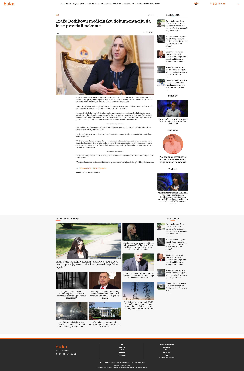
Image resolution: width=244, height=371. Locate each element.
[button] (238, 4)
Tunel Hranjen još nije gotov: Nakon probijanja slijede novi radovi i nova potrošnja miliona (176, 70)
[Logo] (9, 4)
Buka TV (173, 95)
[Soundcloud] (222, 4)
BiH (57, 15)
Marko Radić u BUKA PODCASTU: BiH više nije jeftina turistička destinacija (173, 121)
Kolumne (173, 129)
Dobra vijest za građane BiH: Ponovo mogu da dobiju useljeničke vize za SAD (105, 324)
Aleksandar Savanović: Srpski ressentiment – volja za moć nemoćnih (172, 159)
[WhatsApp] (71, 112)
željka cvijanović (99, 168)
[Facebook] (211, 4)
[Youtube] (224, 4)
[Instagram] (214, 4)
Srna (57, 33)
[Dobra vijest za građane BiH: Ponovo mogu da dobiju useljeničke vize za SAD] (105, 311)
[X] (71, 103)
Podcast (172, 169)
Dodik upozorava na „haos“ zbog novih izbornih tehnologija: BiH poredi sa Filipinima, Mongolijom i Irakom (176, 56)
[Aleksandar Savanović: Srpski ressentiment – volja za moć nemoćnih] (173, 144)
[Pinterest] (71, 107)
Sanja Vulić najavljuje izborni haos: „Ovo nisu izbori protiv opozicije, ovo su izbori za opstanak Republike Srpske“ (176, 26)
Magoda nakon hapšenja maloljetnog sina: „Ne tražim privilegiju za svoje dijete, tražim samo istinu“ (177, 41)
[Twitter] (216, 4)
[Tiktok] (219, 4)
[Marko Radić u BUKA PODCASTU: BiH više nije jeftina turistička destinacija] (172, 108)
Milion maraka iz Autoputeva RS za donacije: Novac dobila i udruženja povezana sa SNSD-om (138, 275)
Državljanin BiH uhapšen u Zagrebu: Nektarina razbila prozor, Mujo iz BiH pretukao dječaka (176, 84)
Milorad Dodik (85, 168)
